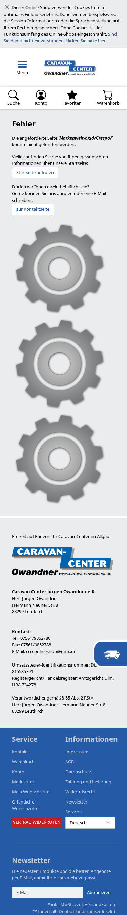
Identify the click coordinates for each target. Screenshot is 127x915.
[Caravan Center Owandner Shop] (69, 68)
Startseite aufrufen (35, 172)
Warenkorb (23, 762)
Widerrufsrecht (80, 792)
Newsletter (76, 802)
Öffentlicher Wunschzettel (25, 805)
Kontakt (20, 751)
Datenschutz (78, 772)
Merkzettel (23, 782)
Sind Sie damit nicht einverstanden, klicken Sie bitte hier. (60, 37)
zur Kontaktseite (32, 209)
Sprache (73, 812)
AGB (69, 762)
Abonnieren (99, 892)
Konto (18, 772)
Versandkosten (100, 904)
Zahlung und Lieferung (88, 782)
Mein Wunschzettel (31, 792)
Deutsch (78, 822)
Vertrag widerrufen (37, 822)
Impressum (76, 751)
